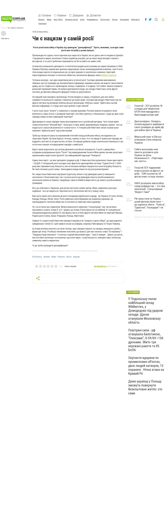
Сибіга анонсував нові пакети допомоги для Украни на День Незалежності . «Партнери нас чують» (148, 155)
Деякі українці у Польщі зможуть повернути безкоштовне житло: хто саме (145, 387)
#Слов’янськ (37, 257)
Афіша (49, 20)
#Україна (61, 257)
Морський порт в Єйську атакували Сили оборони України (147, 139)
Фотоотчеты (105, 20)
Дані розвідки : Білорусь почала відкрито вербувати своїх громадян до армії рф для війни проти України (149, 126)
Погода (114, 20)
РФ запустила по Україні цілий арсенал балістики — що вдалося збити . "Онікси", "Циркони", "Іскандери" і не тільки (149, 204)
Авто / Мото (58, 20)
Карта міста (135, 20)
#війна (53, 257)
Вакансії (41, 20)
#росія (69, 257)
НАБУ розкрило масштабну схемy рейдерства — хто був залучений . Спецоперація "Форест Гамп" (149, 187)
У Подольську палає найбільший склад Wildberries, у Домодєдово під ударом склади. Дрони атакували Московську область (145, 310)
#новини (47, 257)
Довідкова (42, 24)
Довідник (78, 15)
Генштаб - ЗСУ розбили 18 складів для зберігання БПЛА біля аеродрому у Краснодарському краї (148, 110)
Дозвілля (95, 15)
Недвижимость (92, 20)
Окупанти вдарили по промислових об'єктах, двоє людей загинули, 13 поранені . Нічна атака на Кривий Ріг (146, 366)
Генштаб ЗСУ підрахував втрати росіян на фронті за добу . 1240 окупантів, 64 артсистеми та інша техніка (148, 172)
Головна (46, 15)
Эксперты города (71, 20)
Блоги (82, 20)
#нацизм (76, 257)
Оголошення (124, 20)
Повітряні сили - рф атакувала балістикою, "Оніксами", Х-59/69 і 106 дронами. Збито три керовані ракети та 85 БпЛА (145, 340)
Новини (61, 15)
